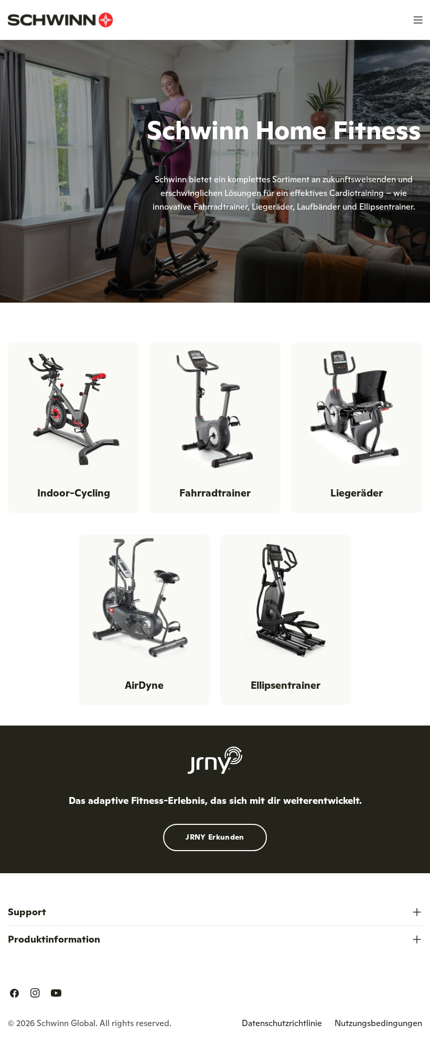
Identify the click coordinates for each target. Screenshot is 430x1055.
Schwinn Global (66, 1023)
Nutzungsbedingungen (378, 1023)
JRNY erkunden (215, 837)
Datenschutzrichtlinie (282, 1023)
